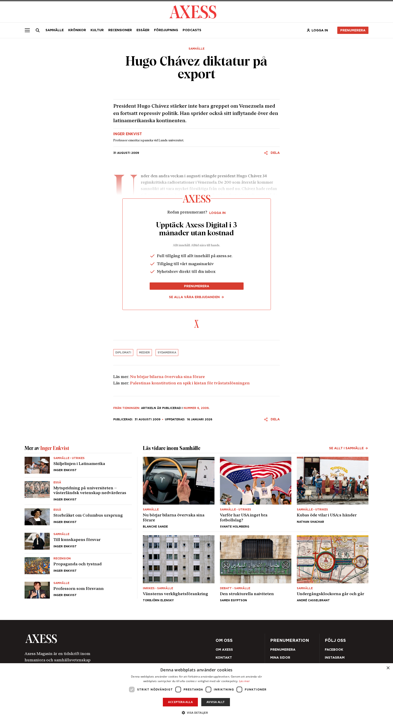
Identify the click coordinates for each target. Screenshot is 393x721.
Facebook (334, 649)
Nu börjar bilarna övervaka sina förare (167, 377)
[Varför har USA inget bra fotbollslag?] (256, 492)
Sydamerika (167, 352)
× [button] (388, 668)
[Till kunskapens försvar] (78, 541)
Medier (144, 352)
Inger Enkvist (127, 134)
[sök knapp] (37, 30)
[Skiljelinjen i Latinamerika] (78, 467)
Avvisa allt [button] (215, 702)
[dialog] (196, 692)
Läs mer (244, 681)
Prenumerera (352, 30)
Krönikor (77, 30)
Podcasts (192, 30)
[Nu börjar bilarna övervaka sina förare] (178, 492)
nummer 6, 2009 (196, 408)
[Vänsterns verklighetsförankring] (178, 568)
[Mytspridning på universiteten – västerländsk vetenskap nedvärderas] (78, 491)
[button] (196, 713)
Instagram (335, 657)
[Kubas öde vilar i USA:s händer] (332, 492)
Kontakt (224, 657)
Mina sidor (280, 657)
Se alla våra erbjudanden (194, 297)
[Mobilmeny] (27, 30)
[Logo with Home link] (192, 11)
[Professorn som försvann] (78, 588)
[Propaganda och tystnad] (78, 565)
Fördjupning (166, 30)
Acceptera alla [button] (180, 702)
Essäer (142, 30)
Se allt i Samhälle (346, 448)
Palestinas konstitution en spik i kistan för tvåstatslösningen (190, 383)
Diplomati (123, 352)
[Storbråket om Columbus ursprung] (78, 517)
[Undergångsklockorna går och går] (332, 568)
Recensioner (120, 30)
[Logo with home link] (93, 639)
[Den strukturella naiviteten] (256, 568)
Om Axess (224, 649)
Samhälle (54, 30)
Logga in (320, 30)
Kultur (97, 30)
